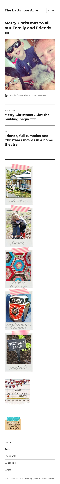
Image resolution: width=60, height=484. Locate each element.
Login (8, 469)
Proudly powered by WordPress (39, 478)
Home (8, 442)
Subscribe (10, 463)
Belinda (12, 95)
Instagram (42, 95)
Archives (9, 449)
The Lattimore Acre (21, 10)
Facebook (10, 456)
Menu (51, 10)
